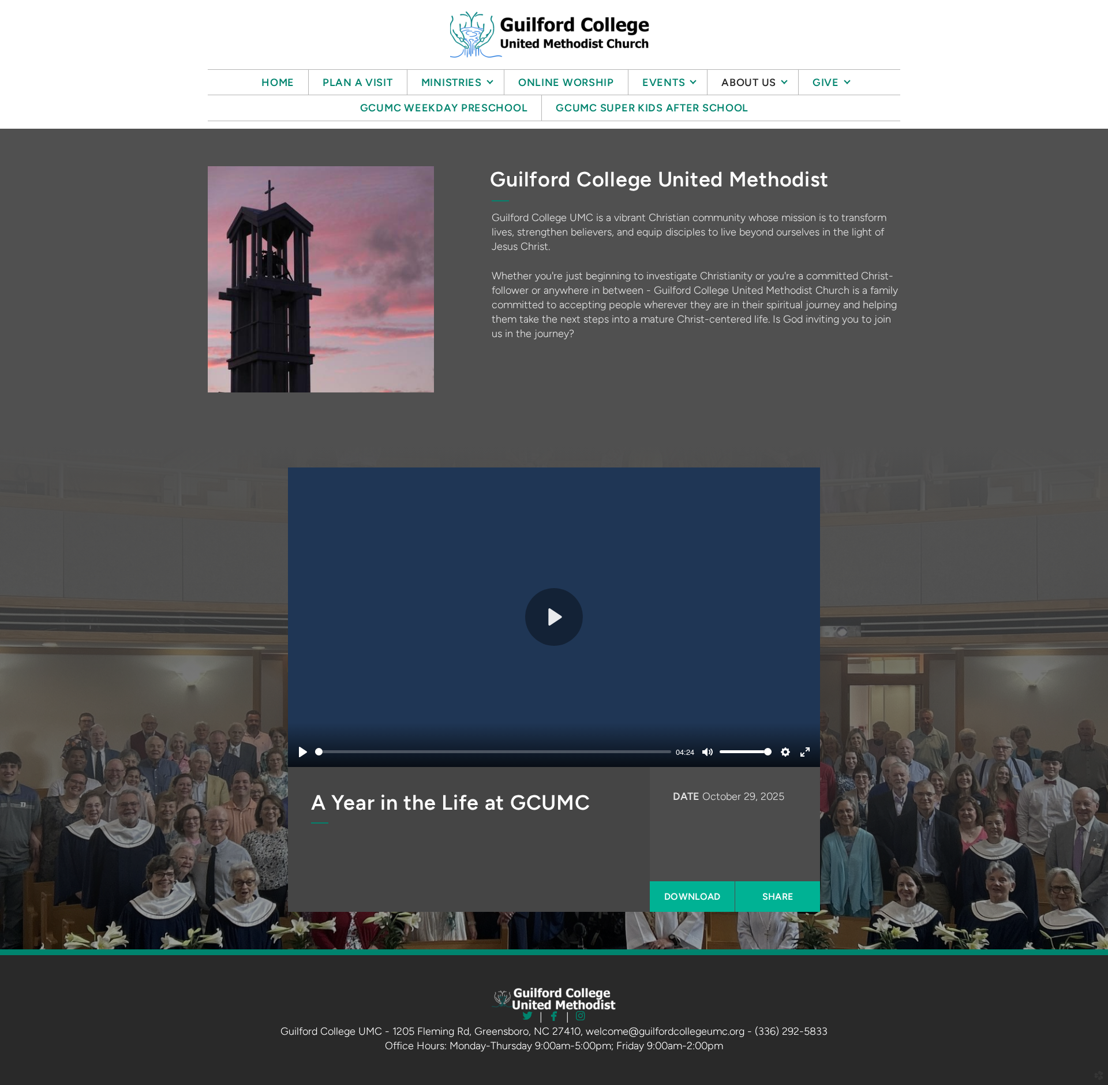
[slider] (493, 751)
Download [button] (692, 896)
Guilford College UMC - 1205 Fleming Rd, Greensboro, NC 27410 (430, 1031)
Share (777, 896)
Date (686, 796)
